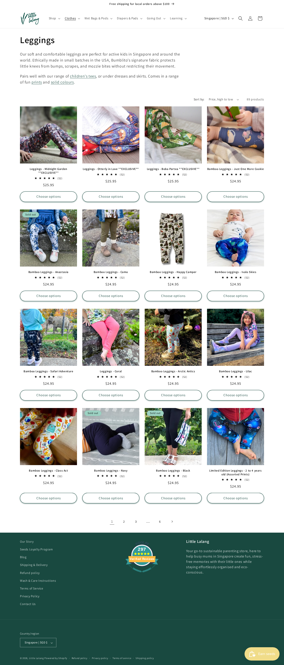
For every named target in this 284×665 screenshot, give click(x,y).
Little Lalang (36, 658)
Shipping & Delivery (33, 565)
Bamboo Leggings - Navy (110, 470)
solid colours (62, 82)
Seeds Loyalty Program (36, 550)
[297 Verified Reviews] (142, 574)
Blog (23, 557)
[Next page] (172, 521)
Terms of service (121, 658)
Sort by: (199, 99)
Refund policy (30, 573)
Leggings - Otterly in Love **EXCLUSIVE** (111, 169)
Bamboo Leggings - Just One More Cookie (235, 169)
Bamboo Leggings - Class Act (48, 470)
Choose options (48, 196)
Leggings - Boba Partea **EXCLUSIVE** (173, 169)
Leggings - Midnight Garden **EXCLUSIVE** (48, 171)
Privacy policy (100, 658)
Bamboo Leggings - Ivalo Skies (235, 272)
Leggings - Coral (111, 371)
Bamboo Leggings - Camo (111, 272)
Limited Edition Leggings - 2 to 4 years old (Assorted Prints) (235, 472)
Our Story (27, 542)
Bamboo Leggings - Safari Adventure (48, 371)
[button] (54, 18)
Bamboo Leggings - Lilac (235, 371)
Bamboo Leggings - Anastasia (48, 272)
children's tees (83, 76)
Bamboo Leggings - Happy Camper (173, 272)
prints (37, 82)
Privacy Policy (29, 596)
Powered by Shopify (55, 658)
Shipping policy (145, 658)
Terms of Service (31, 589)
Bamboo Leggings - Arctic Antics (173, 371)
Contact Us (28, 604)
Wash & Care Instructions (38, 581)
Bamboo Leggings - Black (173, 470)
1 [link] (112, 521)
